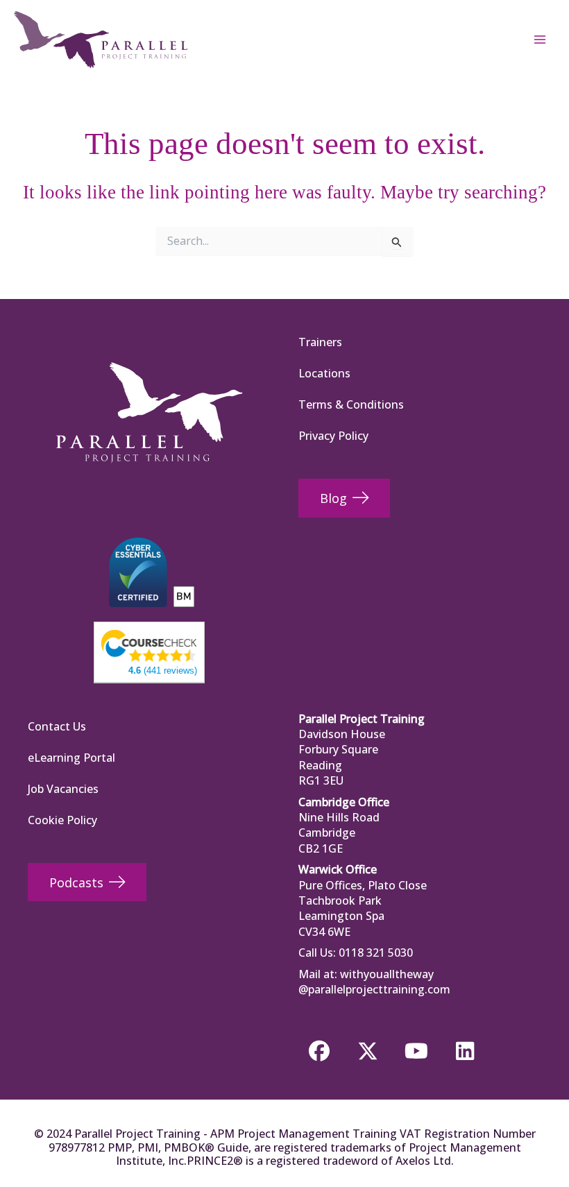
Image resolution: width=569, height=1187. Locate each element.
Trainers (320, 342)
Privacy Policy (333, 435)
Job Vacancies (63, 788)
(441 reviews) (162, 670)
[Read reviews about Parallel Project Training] (149, 644)
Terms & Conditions (351, 404)
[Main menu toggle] (540, 39)
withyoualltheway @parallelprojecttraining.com (374, 981)
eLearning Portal (71, 757)
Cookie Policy (62, 820)
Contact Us (57, 726)
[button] (319, 1051)
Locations (324, 373)
